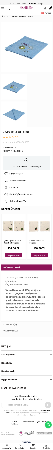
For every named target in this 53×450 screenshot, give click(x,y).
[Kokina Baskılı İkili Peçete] (39, 226)
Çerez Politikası (43, 422)
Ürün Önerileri (10, 330)
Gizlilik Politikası (14, 423)
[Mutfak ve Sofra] (7, 16)
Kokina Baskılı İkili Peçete (36, 242)
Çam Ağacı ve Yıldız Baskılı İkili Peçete (12, 242)
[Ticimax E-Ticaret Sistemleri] (26, 442)
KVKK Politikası (28, 422)
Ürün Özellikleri (11, 267)
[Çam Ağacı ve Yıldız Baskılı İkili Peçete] (14, 226)
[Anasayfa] (4, 16)
